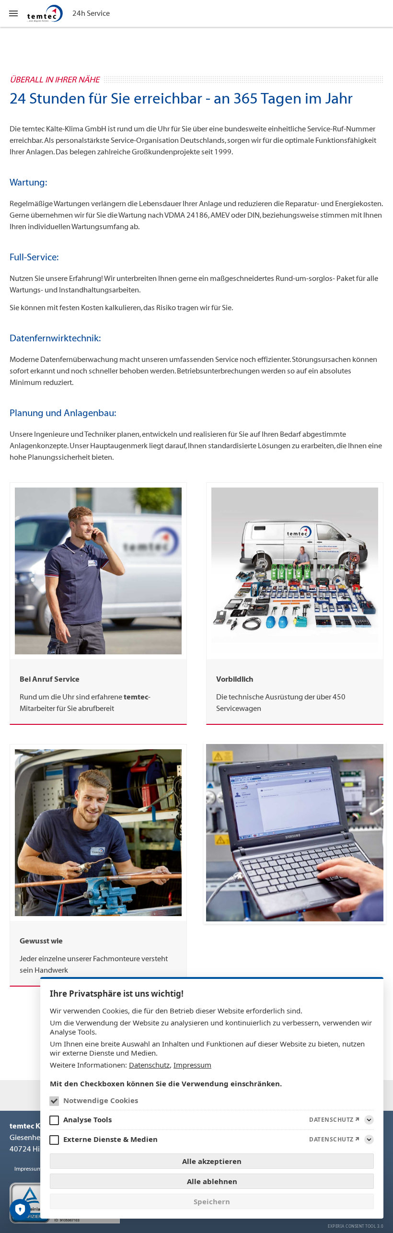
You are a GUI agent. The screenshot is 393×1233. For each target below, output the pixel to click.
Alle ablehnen (212, 1181)
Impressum (192, 1065)
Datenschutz (149, 1065)
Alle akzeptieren (212, 1161)
